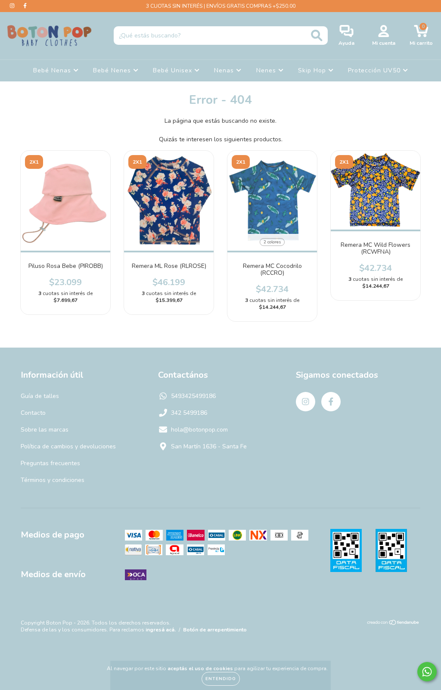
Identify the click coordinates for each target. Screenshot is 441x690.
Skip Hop (313, 70)
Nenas (225, 70)
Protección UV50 (375, 70)
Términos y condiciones (52, 480)
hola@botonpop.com (199, 430)
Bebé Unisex (173, 70)
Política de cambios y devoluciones (68, 446)
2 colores (272, 242)
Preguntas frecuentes (50, 463)
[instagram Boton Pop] (12, 6)
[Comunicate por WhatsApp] (427, 671)
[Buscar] (317, 35)
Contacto (33, 413)
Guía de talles (40, 396)
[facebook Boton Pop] (25, 6)
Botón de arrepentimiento (215, 629)
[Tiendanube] (393, 623)
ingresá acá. (161, 629)
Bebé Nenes (113, 70)
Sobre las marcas (44, 430)
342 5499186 (189, 413)
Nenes (267, 70)
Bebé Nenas (53, 70)
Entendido (220, 679)
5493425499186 (193, 396)
